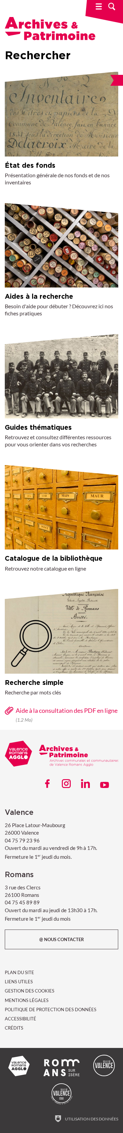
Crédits (14, 1028)
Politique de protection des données (50, 1009)
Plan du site (19, 972)
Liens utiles (19, 981)
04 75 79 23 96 (22, 840)
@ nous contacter (61, 939)
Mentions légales (27, 1000)
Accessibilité (20, 1018)
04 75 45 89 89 (22, 902)
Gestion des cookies (29, 991)
